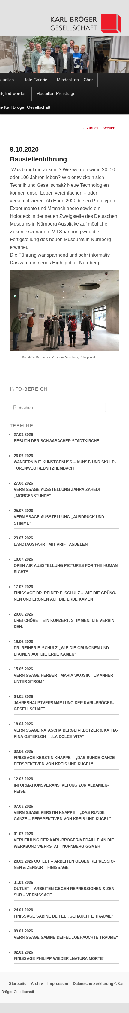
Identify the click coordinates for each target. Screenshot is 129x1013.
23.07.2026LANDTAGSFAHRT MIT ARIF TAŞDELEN (51, 541)
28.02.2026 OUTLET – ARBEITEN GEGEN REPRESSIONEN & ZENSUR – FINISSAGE (64, 864)
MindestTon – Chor (75, 80)
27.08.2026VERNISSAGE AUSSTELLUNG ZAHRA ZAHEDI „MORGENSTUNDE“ (57, 489)
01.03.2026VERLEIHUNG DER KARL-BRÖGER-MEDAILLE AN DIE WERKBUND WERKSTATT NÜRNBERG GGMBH (64, 840)
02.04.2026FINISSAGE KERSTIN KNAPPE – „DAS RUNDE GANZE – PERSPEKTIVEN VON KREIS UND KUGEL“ (66, 757)
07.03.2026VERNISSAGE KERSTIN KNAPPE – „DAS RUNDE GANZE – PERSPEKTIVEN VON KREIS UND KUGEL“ (62, 812)
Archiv (37, 984)
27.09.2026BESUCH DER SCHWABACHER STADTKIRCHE (56, 437)
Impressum (57, 984)
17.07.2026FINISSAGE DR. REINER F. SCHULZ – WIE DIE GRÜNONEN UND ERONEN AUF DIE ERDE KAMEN (65, 593)
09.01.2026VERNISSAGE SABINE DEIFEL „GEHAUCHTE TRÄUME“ (66, 934)
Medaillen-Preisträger (56, 93)
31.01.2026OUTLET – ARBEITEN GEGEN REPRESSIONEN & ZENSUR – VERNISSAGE (65, 888)
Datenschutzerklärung (93, 984)
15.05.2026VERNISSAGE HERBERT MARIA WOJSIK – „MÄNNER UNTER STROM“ (63, 675)
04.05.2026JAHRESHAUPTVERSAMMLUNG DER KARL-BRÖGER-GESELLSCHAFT (64, 702)
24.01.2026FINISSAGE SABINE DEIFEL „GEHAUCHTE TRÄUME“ (64, 913)
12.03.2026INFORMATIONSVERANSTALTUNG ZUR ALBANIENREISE (61, 785)
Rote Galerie (35, 80)
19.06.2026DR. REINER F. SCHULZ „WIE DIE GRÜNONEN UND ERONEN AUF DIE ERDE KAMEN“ (61, 647)
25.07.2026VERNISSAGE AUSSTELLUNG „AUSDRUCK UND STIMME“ (59, 516)
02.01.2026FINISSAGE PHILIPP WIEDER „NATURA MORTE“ (59, 955)
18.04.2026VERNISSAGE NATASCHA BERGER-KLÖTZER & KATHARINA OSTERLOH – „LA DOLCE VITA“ (66, 730)
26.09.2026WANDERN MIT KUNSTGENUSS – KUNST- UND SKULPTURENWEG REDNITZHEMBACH (65, 462)
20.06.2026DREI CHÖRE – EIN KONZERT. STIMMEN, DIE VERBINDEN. (65, 620)
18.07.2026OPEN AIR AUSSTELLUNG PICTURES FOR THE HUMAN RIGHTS (66, 565)
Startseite (17, 984)
